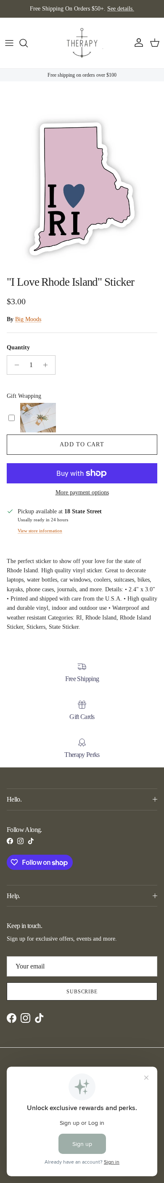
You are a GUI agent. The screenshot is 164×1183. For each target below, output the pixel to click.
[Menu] (9, 43)
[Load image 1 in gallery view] (82, 189)
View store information (40, 530)
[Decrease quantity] (14, 365)
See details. (120, 8)
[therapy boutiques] (82, 43)
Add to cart (82, 444)
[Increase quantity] (47, 365)
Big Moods (28, 319)
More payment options (82, 492)
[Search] (28, 43)
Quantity (18, 347)
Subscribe (82, 992)
